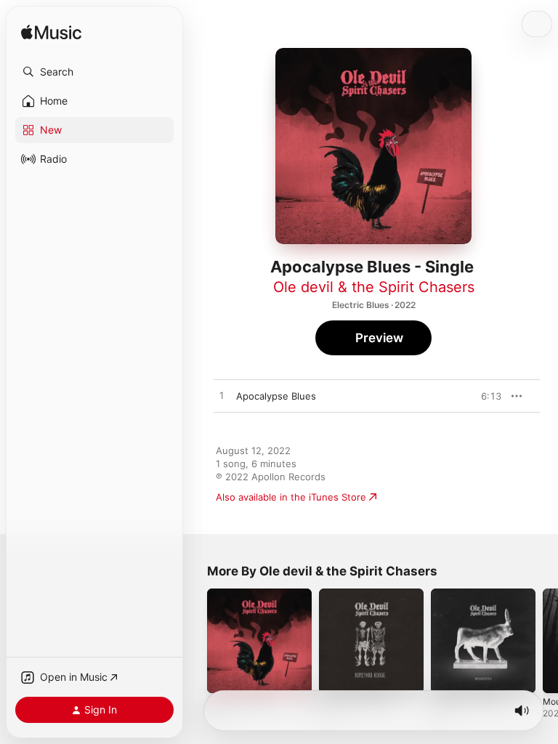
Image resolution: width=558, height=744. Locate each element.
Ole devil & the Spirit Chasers (373, 287)
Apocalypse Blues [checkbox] (276, 396)
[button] (94, 72)
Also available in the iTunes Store (291, 497)
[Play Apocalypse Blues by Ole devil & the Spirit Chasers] (221, 396)
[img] (51, 33)
